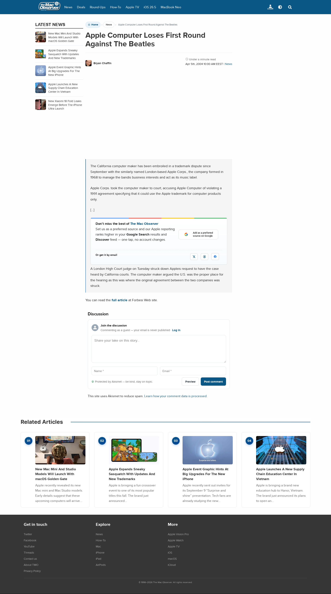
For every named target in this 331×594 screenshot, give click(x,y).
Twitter (28, 534)
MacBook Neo (171, 7)
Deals (81, 7)
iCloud (172, 565)
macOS (172, 558)
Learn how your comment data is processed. (175, 396)
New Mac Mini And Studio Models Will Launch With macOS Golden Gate (55, 473)
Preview (190, 381)
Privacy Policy (32, 571)
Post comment (213, 381)
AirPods (101, 565)
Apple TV (132, 7)
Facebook (30, 540)
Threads (29, 552)
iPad (98, 558)
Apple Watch (176, 540)
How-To (115, 7)
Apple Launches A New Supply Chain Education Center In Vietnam (280, 473)
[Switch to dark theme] (280, 7)
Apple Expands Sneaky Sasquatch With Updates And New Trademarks (132, 473)
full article (119, 300)
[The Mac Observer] (49, 7)
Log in (176, 330)
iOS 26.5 (150, 7)
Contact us (30, 558)
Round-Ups (98, 7)
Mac (98, 546)
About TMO (31, 565)
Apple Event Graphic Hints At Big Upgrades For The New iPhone (205, 473)
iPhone (100, 552)
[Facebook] (215, 256)
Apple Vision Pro (178, 534)
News (68, 7)
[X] (194, 256)
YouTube (29, 546)
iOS (170, 552)
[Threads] (204, 256)
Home (94, 24)
